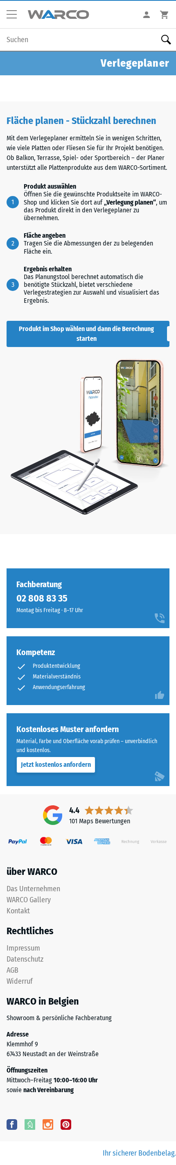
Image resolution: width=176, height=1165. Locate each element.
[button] (15, 15)
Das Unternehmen (33, 888)
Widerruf (20, 981)
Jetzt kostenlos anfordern (56, 764)
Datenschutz (25, 959)
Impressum (23, 948)
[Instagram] (48, 1124)
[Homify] (30, 1124)
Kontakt (18, 910)
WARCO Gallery (29, 899)
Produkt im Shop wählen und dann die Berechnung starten (86, 334)
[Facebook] (12, 1124)
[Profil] (146, 14)
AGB (12, 970)
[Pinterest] (66, 1124)
